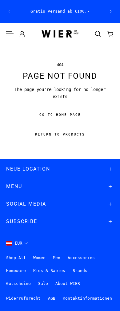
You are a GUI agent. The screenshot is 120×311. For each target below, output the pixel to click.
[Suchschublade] (98, 34)
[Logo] (60, 34)
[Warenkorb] (110, 34)
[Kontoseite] (22, 34)
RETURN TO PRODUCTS (60, 135)
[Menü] (10, 34)
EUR (18, 243)
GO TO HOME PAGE (60, 115)
